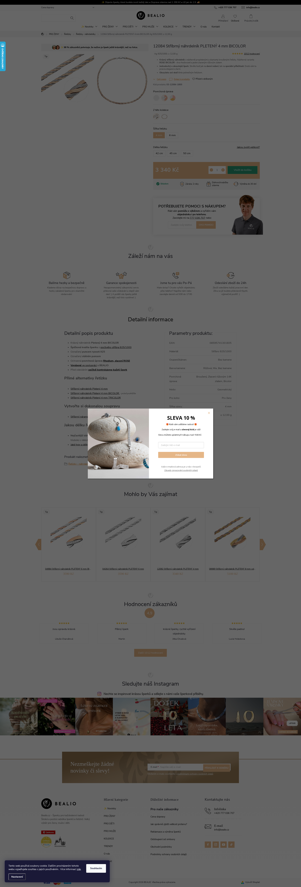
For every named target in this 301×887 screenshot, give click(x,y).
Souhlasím (96, 868)
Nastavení (17, 877)
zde (79, 869)
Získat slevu (181, 454)
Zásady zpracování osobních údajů (181, 470)
